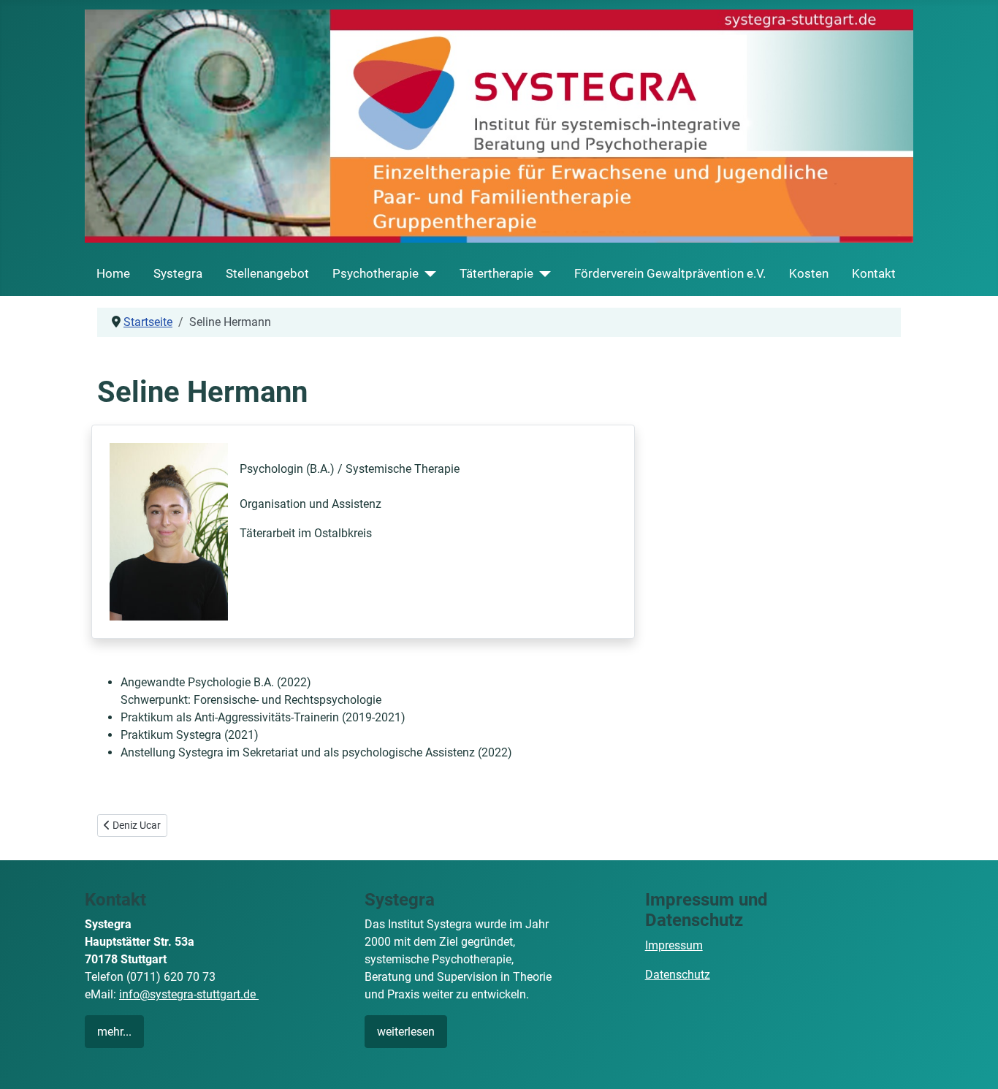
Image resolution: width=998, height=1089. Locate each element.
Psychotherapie (375, 273)
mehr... (114, 1032)
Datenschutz (677, 975)
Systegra (177, 273)
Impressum (674, 945)
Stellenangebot (267, 273)
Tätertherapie (496, 273)
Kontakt (874, 273)
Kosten (809, 273)
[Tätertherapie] (542, 274)
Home (113, 273)
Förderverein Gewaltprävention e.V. (670, 273)
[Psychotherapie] (427, 274)
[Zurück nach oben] (972, 1062)
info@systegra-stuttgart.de (189, 994)
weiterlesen (406, 1032)
